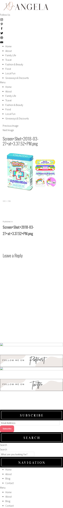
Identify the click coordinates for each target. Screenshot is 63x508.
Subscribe (7, 429)
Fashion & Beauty (14, 64)
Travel (8, 59)
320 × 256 (7, 201)
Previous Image (10, 125)
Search (3, 445)
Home (8, 46)
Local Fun (10, 73)
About (8, 51)
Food (8, 68)
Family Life (10, 55)
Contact (9, 483)
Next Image (8, 130)
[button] (31, 82)
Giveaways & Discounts (17, 78)
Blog (7, 478)
